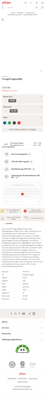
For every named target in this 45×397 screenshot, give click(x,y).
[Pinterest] (19, 313)
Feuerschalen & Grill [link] (30, 15)
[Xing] (30, 313)
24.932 (13, 111)
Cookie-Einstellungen (22, 386)
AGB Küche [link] (22, 379)
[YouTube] (23, 313)
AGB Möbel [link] (12, 379)
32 (5, 101)
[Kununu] (34, 313)
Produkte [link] (20, 13)
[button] (22, 350)
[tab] (22, 224)
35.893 (12, 101)
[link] (25, 2)
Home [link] (13, 13)
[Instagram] (15, 313)
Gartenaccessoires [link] (14, 15)
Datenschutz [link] (22, 382)
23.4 (6, 111)
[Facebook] (11, 313)
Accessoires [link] (30, 13)
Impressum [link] (33, 379)
